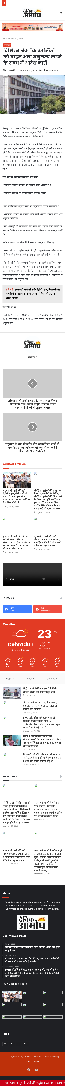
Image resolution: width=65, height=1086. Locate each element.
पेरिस (25, 1043)
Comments (53, 678)
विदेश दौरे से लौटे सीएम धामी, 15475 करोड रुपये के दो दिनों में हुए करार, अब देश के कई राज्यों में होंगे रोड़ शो (42, 758)
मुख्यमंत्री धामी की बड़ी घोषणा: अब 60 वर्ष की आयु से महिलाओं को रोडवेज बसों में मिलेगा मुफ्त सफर (47, 541)
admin (10, 70)
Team (36, 1062)
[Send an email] (14, 70)
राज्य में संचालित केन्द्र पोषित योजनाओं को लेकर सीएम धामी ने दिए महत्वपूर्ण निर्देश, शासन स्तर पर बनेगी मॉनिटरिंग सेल (42, 741)
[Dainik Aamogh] (32, 13)
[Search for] (61, 14)
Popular (10, 678)
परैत (12, 1043)
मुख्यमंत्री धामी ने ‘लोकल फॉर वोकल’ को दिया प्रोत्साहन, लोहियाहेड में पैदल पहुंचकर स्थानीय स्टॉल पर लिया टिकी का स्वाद (17, 542)
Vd (5, 1043)
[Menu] (4, 14)
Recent (31, 678)
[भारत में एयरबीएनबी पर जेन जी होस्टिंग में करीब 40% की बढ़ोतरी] (53, 1008)
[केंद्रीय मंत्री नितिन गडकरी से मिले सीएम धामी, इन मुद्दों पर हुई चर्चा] (12, 693)
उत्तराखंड (22, 38)
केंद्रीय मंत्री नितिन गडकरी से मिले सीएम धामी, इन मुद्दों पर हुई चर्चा (40, 690)
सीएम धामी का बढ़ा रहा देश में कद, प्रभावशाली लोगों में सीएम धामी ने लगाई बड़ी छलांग (40, 706)
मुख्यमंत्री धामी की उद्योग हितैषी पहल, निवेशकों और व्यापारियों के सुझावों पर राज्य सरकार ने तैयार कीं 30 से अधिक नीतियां (17, 496)
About (29, 1062)
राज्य (15, 38)
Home (8, 38)
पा (18, 1043)
